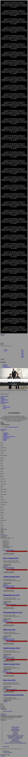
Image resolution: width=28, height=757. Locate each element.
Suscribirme (14, 384)
